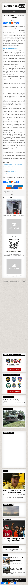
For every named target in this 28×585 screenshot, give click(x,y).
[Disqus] (14, 300)
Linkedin (21, 185)
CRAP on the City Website (8, 169)
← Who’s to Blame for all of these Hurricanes (11, 281)
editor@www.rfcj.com (12, 171)
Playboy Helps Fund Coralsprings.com (12, 400)
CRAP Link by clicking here (17, 179)
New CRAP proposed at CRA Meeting (10, 48)
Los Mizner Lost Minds (7, 47)
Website (14, 194)
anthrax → (24, 281)
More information (14, 366)
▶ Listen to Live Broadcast (14, 369)
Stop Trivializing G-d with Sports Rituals (14, 540)
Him (12, 191)
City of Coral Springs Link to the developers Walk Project (14, 166)
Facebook (15, 185)
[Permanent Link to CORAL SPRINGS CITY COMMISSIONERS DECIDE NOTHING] (14, 226)
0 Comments (14, 20)
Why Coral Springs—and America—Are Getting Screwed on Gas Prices (16, 559)
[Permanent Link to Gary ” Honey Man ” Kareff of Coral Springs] (14, 481)
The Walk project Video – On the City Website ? (12, 164)
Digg (17, 188)
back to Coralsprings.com (8, 173)
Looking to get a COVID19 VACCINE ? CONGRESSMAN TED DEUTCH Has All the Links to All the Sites (14, 256)
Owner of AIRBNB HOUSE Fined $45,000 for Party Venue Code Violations (16, 568)
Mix (20, 188)
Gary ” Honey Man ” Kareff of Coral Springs (14, 491)
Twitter (10, 185)
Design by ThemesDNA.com (14, 581)
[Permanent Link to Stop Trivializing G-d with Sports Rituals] (14, 529)
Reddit (9, 188)
